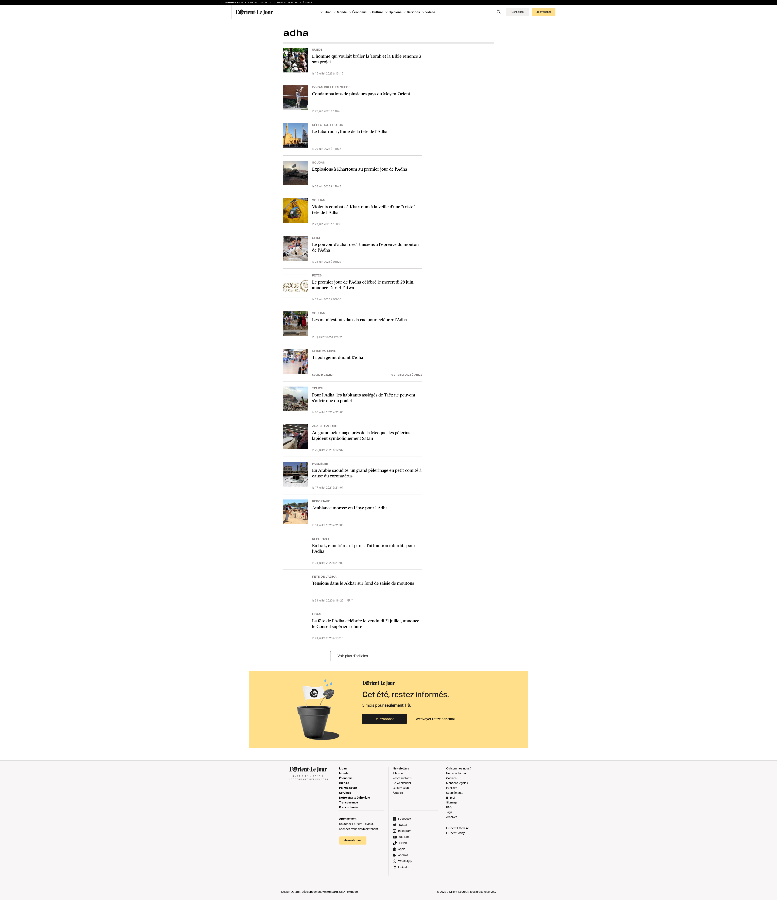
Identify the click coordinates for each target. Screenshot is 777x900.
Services (345, 792)
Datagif (295, 891)
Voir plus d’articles (353, 655)
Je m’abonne (384, 719)
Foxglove (351, 891)
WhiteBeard (330, 891)
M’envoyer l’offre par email (435, 719)
